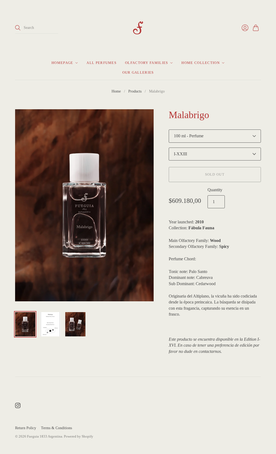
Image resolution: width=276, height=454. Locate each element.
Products (135, 91)
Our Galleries (138, 72)
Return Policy (25, 428)
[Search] (17, 27)
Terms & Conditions (56, 428)
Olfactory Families (146, 63)
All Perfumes (101, 63)
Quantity (215, 189)
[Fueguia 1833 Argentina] (138, 28)
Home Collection (200, 63)
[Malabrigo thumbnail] (25, 324)
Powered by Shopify (78, 436)
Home (116, 91)
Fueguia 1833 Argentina (44, 436)
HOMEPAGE (62, 63)
